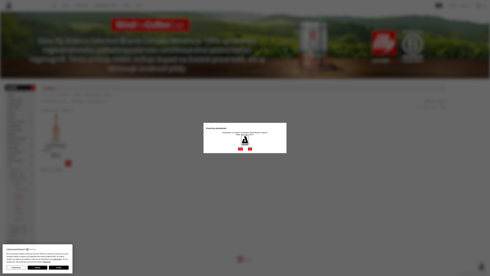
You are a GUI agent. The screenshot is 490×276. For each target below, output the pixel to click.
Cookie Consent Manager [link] (15, 249)
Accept (59, 268)
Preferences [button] (47, 262)
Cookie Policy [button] (57, 259)
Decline (37, 268)
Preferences (16, 268)
